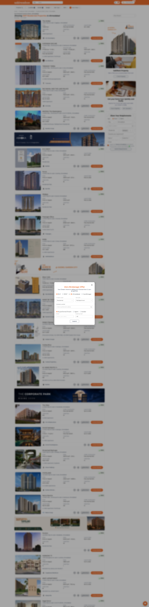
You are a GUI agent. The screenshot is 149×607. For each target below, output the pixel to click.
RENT (66, 294)
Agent (76, 311)
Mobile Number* (79, 313)
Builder (83, 311)
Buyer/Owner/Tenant (64, 311)
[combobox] (76, 300)
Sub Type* (78, 297)
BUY (59, 294)
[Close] (92, 285)
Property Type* (59, 297)
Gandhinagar (87, 294)
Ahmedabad (76, 294)
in (69, 294)
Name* (57, 313)
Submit (74, 321)
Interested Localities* (60, 304)
